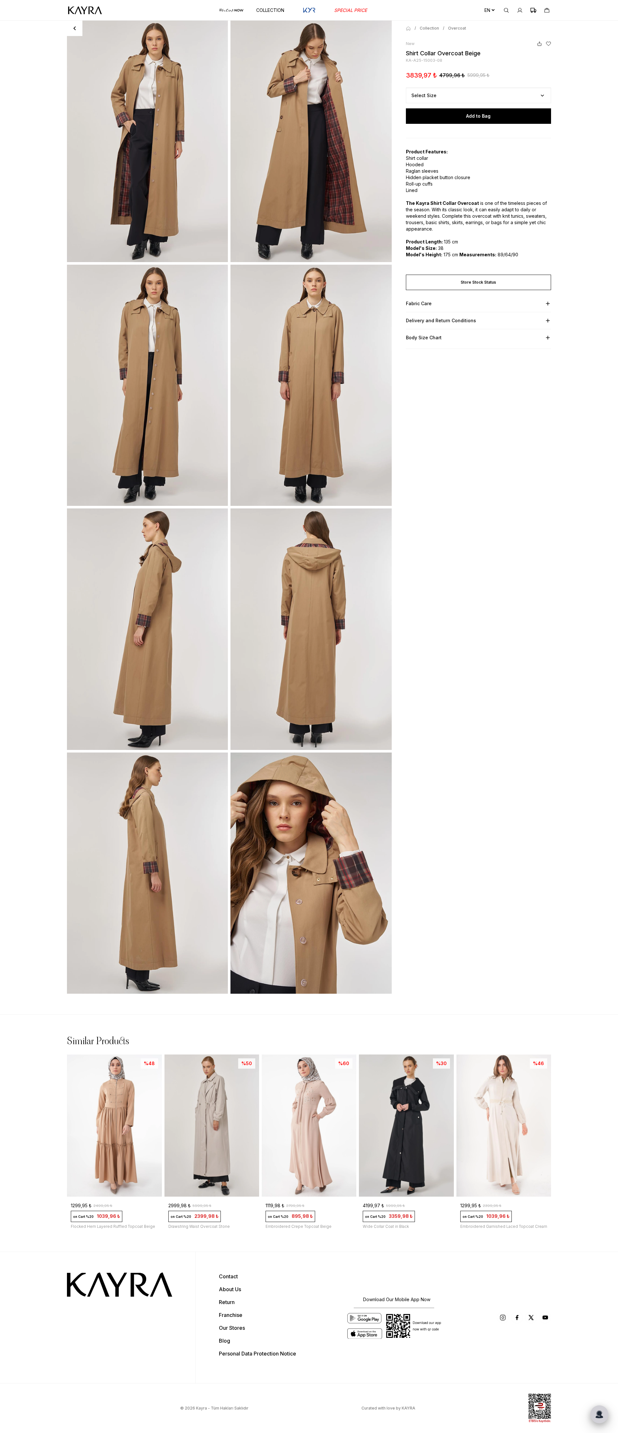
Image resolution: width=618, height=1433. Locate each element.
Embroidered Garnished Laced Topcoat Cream (503, 1226)
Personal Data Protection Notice (257, 1353)
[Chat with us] (599, 1414)
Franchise (230, 1315)
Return (227, 1302)
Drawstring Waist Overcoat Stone (199, 1226)
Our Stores (232, 1328)
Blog (224, 1340)
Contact (228, 1276)
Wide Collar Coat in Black (386, 1226)
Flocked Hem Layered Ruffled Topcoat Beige (113, 1226)
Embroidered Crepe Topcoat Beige (299, 1226)
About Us (230, 1289)
